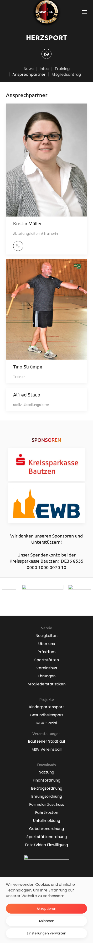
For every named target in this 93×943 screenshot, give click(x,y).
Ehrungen (47, 676)
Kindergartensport (46, 707)
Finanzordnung (46, 780)
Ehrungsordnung (46, 796)
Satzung (46, 772)
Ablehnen (46, 921)
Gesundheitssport (46, 715)
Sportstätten (46, 660)
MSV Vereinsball (46, 749)
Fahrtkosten (46, 812)
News (29, 68)
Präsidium (46, 652)
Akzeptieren (46, 908)
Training (62, 68)
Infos (44, 68)
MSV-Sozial (46, 723)
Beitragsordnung (46, 788)
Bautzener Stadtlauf (46, 741)
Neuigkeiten (46, 635)
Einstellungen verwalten (46, 933)
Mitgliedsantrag (66, 74)
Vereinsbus (46, 668)
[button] (84, 12)
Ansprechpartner (29, 74)
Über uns (46, 643)
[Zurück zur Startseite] (46, 12)
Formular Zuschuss (46, 804)
